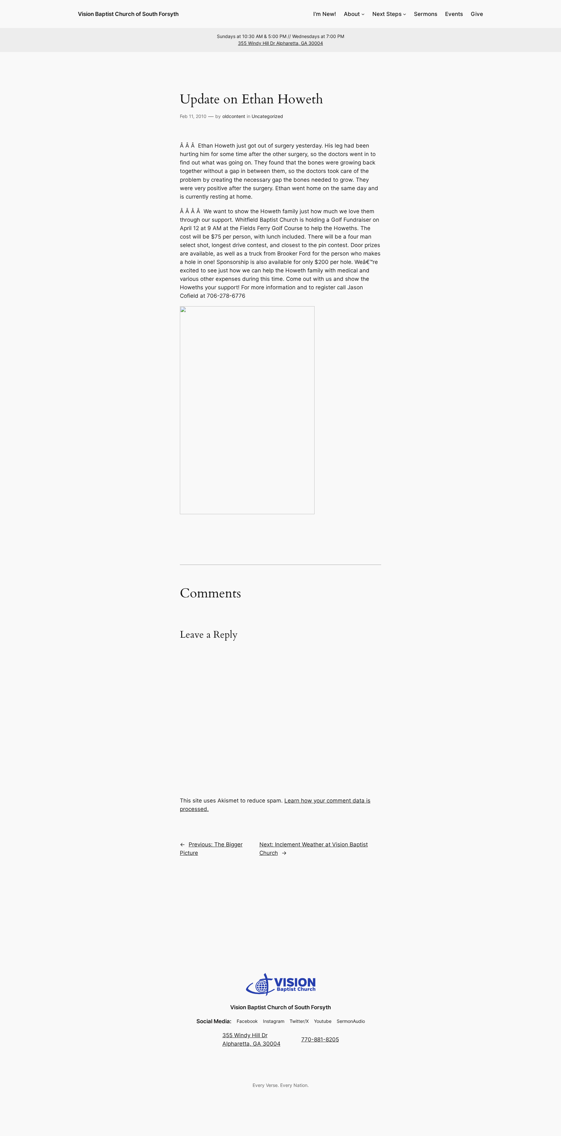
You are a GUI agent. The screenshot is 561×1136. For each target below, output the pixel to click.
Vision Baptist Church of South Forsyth (128, 14)
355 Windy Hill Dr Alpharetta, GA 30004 (280, 43)
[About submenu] (363, 14)
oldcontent (233, 116)
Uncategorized (267, 116)
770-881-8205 (320, 1039)
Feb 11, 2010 (193, 116)
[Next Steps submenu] (404, 14)
